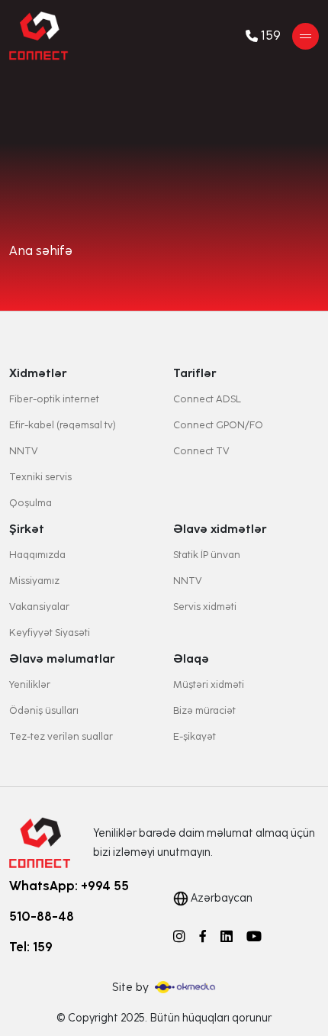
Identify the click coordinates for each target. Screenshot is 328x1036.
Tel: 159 (31, 947)
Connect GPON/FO (218, 425)
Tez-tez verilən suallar (61, 736)
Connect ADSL (207, 399)
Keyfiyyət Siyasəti (49, 632)
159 (271, 36)
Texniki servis (40, 476)
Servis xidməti (204, 606)
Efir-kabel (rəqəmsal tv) (62, 425)
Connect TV (201, 451)
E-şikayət (194, 736)
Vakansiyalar (39, 606)
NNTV (23, 451)
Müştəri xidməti (208, 684)
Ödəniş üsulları (44, 710)
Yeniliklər (29, 684)
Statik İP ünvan (206, 554)
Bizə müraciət (204, 710)
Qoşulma (30, 502)
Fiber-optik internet (54, 399)
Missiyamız (34, 580)
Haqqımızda (37, 554)
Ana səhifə (40, 251)
